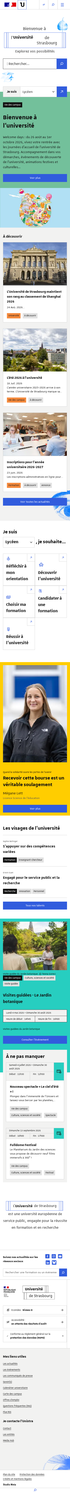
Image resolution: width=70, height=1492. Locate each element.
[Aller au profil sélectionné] (62, 91)
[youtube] (60, 1256)
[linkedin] (48, 1262)
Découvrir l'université (49, 576)
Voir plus (35, 177)
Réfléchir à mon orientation (17, 573)
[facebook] (47, 1256)
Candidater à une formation (50, 605)
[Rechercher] (63, 1272)
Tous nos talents (35, 905)
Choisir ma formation (16, 608)
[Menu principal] (62, 4)
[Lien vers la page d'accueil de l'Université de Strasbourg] (22, 4)
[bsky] (54, 1262)
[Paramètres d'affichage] (43, 4)
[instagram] (54, 1256)
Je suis (12, 92)
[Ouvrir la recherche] (53, 4)
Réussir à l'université (17, 640)
